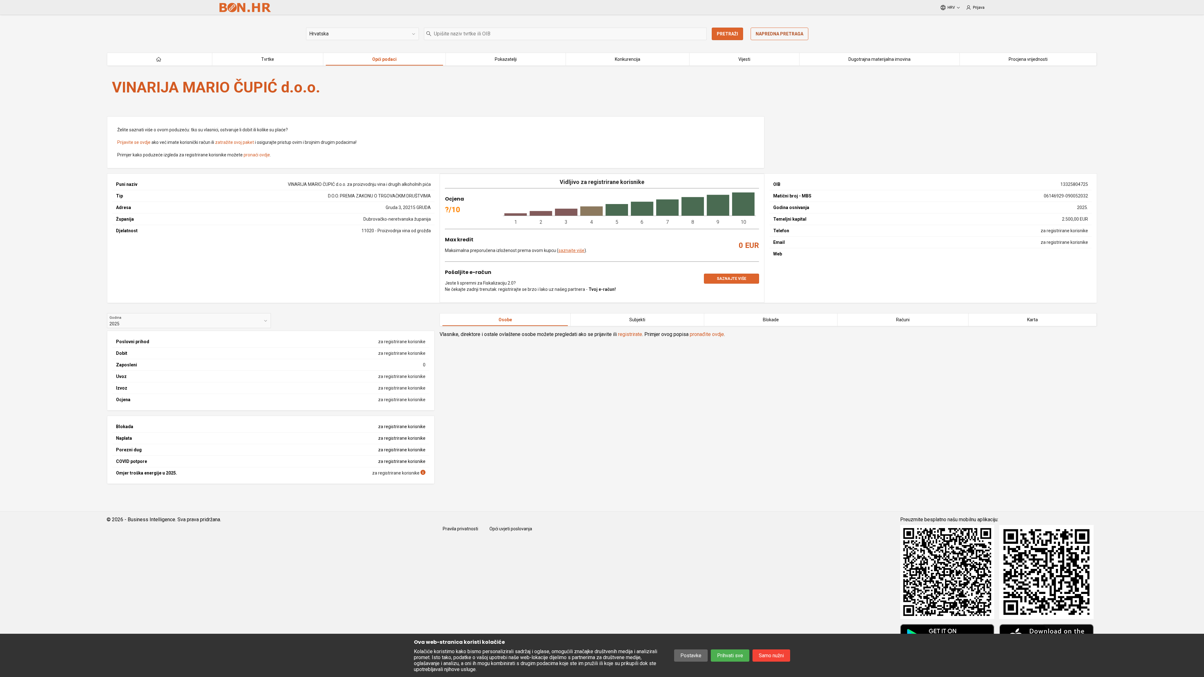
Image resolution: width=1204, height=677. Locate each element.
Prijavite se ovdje (133, 142)
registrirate (630, 334)
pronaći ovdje (257, 154)
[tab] (505, 319)
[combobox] (565, 34)
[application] (629, 209)
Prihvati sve (730, 656)
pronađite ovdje (707, 334)
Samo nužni (771, 656)
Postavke (690, 656)
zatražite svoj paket (234, 142)
